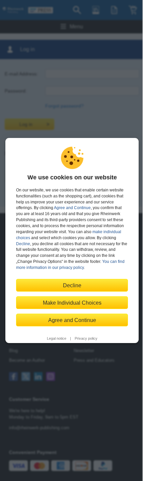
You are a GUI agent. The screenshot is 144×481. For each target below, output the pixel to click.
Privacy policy (86, 338)
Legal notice (56, 338)
